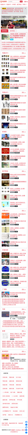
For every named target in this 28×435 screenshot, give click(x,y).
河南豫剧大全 (18, 415)
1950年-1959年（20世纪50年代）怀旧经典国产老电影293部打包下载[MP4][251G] (18, 36)
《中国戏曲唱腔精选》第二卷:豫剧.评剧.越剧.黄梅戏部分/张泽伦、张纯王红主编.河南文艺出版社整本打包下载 (14, 46)
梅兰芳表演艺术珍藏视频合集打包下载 (18, 78)
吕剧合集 (5, 388)
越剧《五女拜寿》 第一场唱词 (10, 363)
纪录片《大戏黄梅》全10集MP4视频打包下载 (17, 189)
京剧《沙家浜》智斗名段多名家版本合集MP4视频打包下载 (18, 64)
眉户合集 (12, 392)
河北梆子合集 (19, 388)
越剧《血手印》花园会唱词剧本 (18, 355)
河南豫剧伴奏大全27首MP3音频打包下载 (18, 243)
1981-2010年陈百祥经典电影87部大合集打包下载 (17, 157)
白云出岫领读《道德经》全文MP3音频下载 (18, 236)
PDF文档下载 (5, 425)
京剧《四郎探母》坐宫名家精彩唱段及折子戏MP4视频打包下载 (18, 57)
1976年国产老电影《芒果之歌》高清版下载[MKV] (17, 136)
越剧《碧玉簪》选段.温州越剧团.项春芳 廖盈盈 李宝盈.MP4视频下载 (18, 85)
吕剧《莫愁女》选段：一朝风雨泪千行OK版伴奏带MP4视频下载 (18, 275)
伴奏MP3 (25, 4)
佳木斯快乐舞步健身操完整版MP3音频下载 (13, 303)
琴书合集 (19, 400)
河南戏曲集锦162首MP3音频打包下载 (17, 110)
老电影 (14, 4)
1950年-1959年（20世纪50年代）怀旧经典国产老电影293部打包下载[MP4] (18, 164)
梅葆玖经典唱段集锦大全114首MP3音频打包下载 (18, 96)
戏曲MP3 (8, 4)
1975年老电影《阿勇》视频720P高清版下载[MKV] (17, 143)
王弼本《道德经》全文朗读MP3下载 (17, 229)
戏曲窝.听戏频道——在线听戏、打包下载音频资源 (14, 17)
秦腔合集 (11, 388)
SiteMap (18, 430)
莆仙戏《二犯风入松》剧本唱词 (10, 367)
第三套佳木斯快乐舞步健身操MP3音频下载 (13, 299)
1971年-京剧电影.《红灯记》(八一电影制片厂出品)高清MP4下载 (17, 150)
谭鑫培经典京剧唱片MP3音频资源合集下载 (18, 103)
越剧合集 (11, 381)
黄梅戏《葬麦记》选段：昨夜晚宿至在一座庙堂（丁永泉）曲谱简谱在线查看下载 (18, 335)
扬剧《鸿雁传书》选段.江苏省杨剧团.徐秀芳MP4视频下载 (18, 254)
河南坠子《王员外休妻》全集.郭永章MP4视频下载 (18, 261)
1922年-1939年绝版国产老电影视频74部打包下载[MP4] (13, 42)
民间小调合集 (6, 396)
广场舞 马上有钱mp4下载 (9, 304)
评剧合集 (11, 385)
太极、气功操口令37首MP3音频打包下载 (18, 222)
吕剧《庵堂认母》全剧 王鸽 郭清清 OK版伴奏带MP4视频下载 (18, 268)
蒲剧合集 (19, 392)
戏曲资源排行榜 (13, 423)
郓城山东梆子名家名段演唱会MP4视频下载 (18, 175)
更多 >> (24, 53)
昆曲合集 (5, 385)
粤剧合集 (5, 381)
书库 (3, 309)
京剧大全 (10, 415)
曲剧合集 (5, 400)
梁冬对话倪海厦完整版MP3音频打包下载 (18, 124)
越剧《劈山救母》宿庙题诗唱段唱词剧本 (13, 368)
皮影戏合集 (15, 403)
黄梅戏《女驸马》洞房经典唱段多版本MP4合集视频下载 (18, 71)
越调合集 (22, 396)
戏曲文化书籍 (14, 407)
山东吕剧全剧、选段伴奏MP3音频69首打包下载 (18, 215)
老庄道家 (15, 411)
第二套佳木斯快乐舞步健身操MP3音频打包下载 (14, 301)
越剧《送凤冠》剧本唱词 (8, 365)
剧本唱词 (5, 351)
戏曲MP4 (2, 4)
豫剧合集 (11, 377)
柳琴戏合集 (12, 400)
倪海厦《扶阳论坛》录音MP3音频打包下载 (18, 117)
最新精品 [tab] (4, 31)
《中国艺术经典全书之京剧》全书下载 (12, 324)
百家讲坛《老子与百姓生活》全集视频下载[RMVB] (18, 203)
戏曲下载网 (5, 423)
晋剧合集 (18, 385)
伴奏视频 (5, 250)
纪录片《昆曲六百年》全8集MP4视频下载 (17, 196)
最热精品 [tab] (12, 31)
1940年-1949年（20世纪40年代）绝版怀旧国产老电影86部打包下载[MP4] (14, 44)
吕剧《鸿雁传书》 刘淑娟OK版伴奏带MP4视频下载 (18, 282)
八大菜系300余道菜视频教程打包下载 (18, 182)
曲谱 (3, 331)
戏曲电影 (20, 423)
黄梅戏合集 (19, 381)
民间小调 (22, 411)
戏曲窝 (13, 430)
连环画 (4, 415)
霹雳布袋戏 (6, 407)
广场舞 (4, 289)
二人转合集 (6, 392)
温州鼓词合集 (6, 403)
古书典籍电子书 (7, 411)
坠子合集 (18, 377)
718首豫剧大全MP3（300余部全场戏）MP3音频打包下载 (14, 49)
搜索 (21, 1)
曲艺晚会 (19, 4)
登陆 (27, 1)
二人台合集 (15, 396)
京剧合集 (5, 377)
